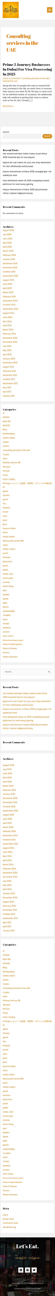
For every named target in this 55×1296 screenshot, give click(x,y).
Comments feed (10, 1223)
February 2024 (9, 334)
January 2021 (8, 396)
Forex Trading (9, 479)
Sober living (8, 586)
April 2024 (7, 325)
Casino (6, 446)
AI (3, 413)
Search (6, 132)
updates (6, 627)
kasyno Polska (9, 528)
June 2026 (7, 238)
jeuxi (5, 524)
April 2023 (7, 354)
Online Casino (9, 549)
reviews (6, 582)
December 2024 (10, 301)
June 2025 (7, 284)
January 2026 (9, 259)
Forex (5, 475)
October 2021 (9, 379)
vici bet (6, 632)
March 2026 (8, 251)
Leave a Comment (11, 78)
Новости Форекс (10, 648)
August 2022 (8, 367)
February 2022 (9, 371)
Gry (4, 503)
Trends (6, 623)
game (5, 491)
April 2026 (7, 247)
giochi (5, 499)
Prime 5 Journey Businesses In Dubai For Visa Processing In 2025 (27, 69)
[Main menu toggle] (49, 10)
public (5, 569)
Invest (5, 512)
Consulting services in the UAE (35, 78)
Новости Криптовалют (12, 644)
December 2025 (10, 263)
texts (5, 619)
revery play (8, 578)
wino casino (8, 636)
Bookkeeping (8, 433)
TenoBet (6, 615)
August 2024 (8, 313)
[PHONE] (20, 1270)
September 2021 (10, 383)
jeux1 (5, 520)
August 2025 (8, 280)
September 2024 (10, 309)
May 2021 (7, 387)
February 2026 (9, 255)
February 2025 (9, 296)
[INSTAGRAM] (27, 1270)
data (5, 458)
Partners (6, 557)
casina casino (9, 438)
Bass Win (7, 421)
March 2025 (8, 292)
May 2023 (7, 350)
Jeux (5, 516)
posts (5, 565)
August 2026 (8, 230)
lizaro (5, 532)
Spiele (5, 599)
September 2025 (10, 276)
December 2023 (10, 338)
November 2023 (10, 342)
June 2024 (7, 317)
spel (5, 590)
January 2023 (9, 358)
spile (5, 603)
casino (6, 442)
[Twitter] (34, 1270)
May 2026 (7, 243)
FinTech (6, 471)
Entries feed (8, 1219)
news (5, 545)
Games (6, 495)
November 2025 (10, 267)
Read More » (8, 106)
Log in (5, 1215)
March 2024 (8, 329)
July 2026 (7, 234)
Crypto (6, 454)
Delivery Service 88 (11, 462)
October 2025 (9, 271)
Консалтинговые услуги (13, 640)
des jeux (6, 467)
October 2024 (9, 305)
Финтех (6, 652)
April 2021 (7, 392)
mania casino (9, 536)
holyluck (6, 508)
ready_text (8, 574)
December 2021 (10, 375)
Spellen (6, 594)
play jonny (7, 561)
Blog (5, 429)
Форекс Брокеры (10, 656)
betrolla (6, 425)
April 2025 (7, 288)
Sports (6, 607)
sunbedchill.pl (9, 611)
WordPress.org (9, 1227)
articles (6, 417)
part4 (5, 553)
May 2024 (7, 321)
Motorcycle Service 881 (13, 541)
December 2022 (10, 362)
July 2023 (7, 346)
